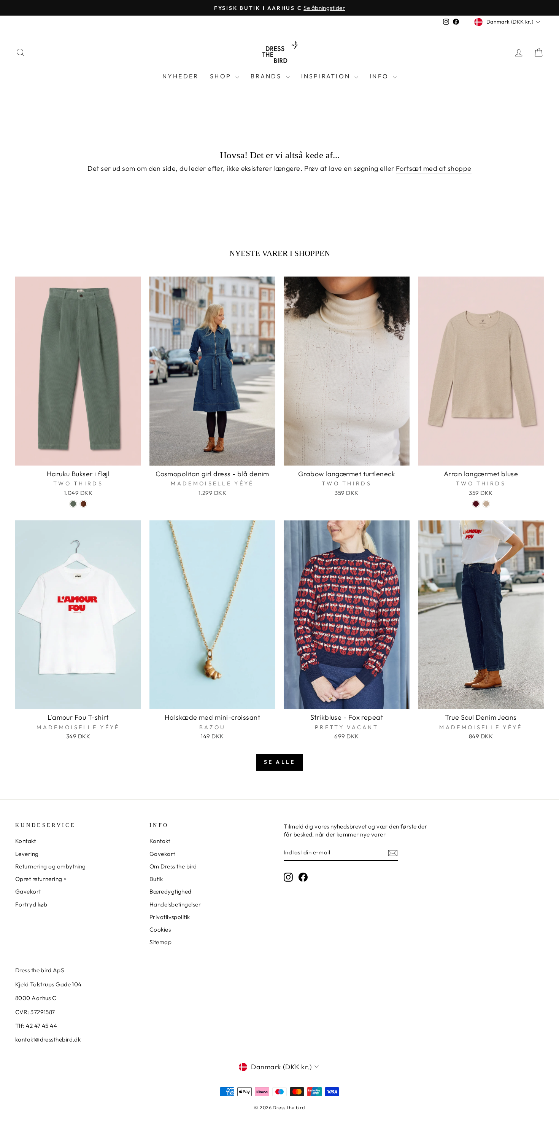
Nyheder (180, 76)
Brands (267, 76)
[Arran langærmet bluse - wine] (476, 503)
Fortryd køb (31, 904)
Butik (156, 879)
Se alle (279, 762)
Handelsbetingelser (175, 904)
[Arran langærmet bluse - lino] (486, 503)
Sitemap (160, 942)
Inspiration (327, 76)
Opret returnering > (41, 879)
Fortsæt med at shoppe (433, 168)
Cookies (160, 929)
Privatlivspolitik (169, 917)
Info (380, 76)
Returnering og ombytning (50, 866)
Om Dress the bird (173, 866)
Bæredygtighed (170, 891)
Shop (221, 76)
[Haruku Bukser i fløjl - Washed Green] (73, 503)
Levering (27, 853)
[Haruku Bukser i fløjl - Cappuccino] (83, 503)
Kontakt (25, 840)
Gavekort (28, 891)
